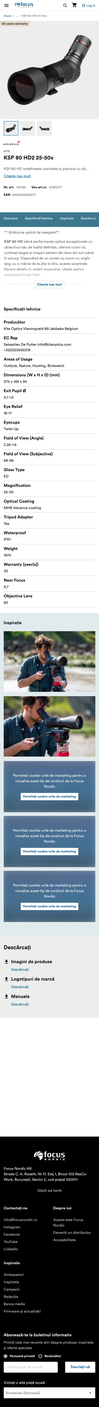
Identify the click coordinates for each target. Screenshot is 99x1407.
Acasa (7, 16)
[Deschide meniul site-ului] (9, 5)
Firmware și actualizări (22, 1311)
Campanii (12, 1289)
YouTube (10, 1242)
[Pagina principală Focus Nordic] (24, 5)
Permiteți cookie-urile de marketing (49, 796)
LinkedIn (11, 1249)
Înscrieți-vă (80, 1367)
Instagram (12, 1227)
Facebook (12, 1234)
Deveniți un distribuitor (72, 1232)
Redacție (11, 1296)
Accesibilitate (64, 1240)
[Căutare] (65, 5)
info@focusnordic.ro (20, 1220)
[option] (11, 128)
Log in (90, 5)
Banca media (14, 1304)
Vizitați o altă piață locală (24, 1382)
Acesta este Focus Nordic (68, 1223)
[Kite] (12, 143)
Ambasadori (14, 1274)
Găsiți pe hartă (50, 1190)
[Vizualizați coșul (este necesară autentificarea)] (74, 5)
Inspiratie (11, 1282)
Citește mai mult (17, 176)
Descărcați (20, 969)
